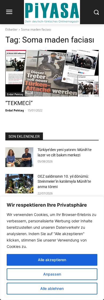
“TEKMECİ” (19, 103)
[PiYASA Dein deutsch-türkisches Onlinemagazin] (52, 12)
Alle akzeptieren (52, 259)
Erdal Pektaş (15, 94)
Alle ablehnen (52, 288)
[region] (52, 248)
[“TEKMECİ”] (52, 73)
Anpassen (52, 274)
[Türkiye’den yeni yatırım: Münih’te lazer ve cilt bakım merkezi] (19, 157)
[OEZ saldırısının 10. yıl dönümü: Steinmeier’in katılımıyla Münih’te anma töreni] (19, 184)
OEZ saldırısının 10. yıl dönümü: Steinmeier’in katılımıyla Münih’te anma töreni (64, 181)
